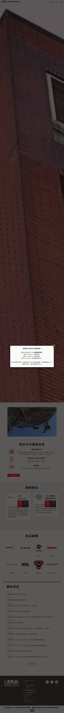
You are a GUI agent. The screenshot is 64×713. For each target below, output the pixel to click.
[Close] (53, 345)
